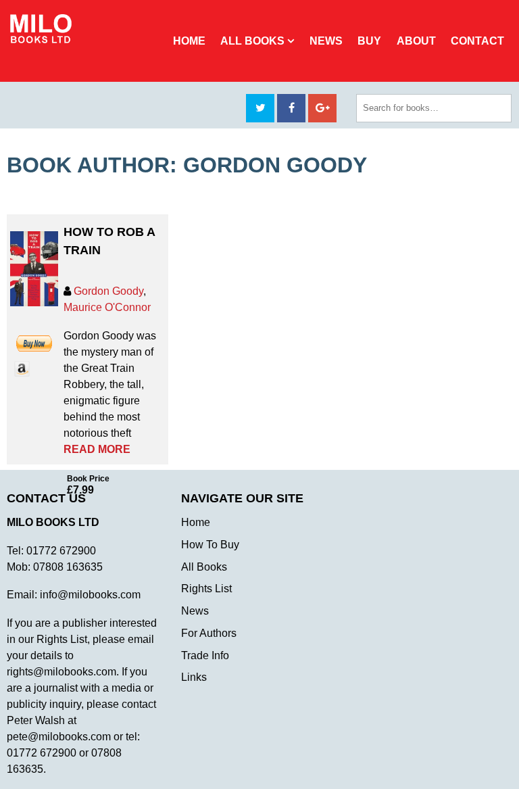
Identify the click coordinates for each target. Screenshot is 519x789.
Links (194, 677)
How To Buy (210, 544)
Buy (369, 41)
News (326, 41)
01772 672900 (61, 550)
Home (189, 41)
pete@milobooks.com (59, 736)
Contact (477, 41)
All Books (252, 41)
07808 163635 (68, 567)
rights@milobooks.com (61, 671)
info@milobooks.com (90, 594)
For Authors (209, 633)
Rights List (206, 588)
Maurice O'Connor (107, 307)
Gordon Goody (108, 291)
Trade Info (205, 655)
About (416, 41)
